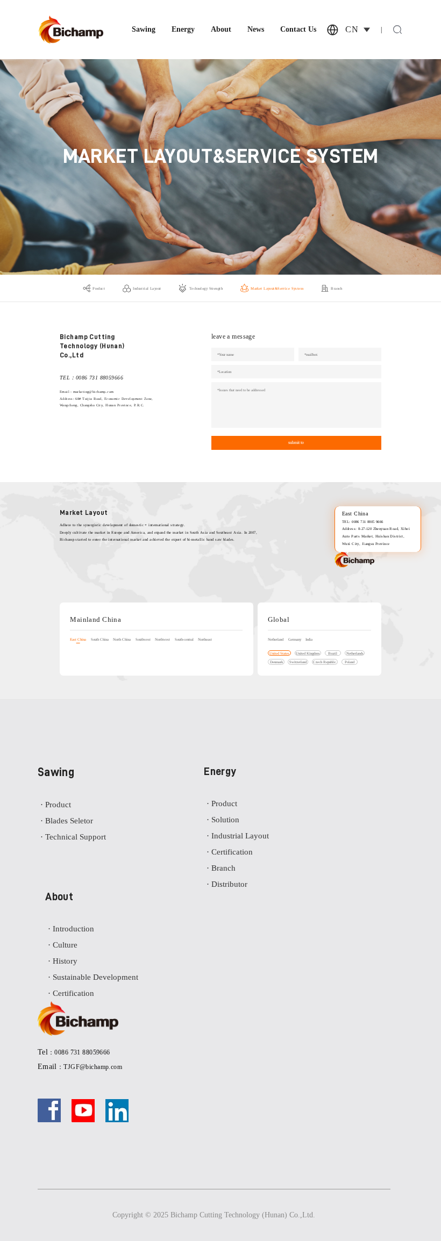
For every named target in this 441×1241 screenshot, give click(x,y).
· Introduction (71, 928)
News (255, 29)
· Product (55, 804)
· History (62, 961)
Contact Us (298, 29)
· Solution (223, 819)
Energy (183, 29)
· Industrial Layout (238, 835)
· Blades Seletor (66, 820)
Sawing (143, 29)
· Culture (62, 945)
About (221, 29)
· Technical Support (73, 837)
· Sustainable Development (93, 977)
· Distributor (227, 884)
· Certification (230, 852)
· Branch (221, 868)
